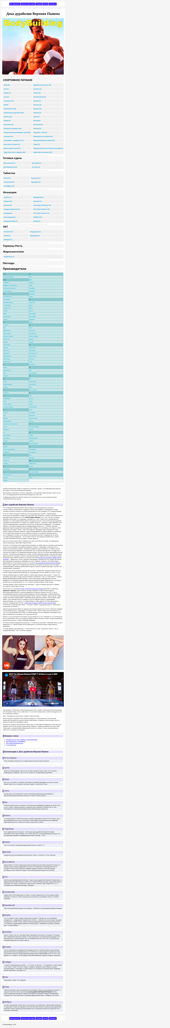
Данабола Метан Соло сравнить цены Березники (21, 739)
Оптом (45, 4)
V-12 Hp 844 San (11, 745)
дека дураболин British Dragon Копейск (48, 563)
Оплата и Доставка (27, 4)
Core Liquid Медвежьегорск (14, 743)
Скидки (38, 4)
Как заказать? (15, 4)
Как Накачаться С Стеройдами (15, 741)
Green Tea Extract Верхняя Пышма (32, 589)
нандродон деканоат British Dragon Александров (40, 603)
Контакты (52, 4)
